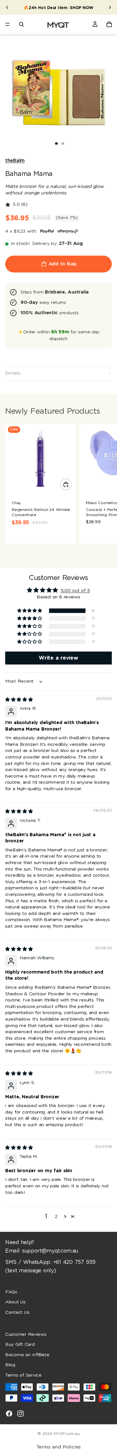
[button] (30, 610)
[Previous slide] (7, 7)
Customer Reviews (25, 1334)
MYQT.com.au (66, 1434)
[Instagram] (20, 1413)
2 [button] (56, 1216)
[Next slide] (110, 7)
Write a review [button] (58, 658)
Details (12, 373)
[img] (19, 700)
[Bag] (109, 24)
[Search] (21, 24)
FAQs (11, 1291)
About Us (15, 1302)
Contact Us (17, 1312)
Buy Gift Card (20, 1344)
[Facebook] (9, 1413)
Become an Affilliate (27, 1354)
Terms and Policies (58, 1447)
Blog (10, 1365)
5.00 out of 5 (75, 590)
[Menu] (7, 24)
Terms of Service (23, 1375)
